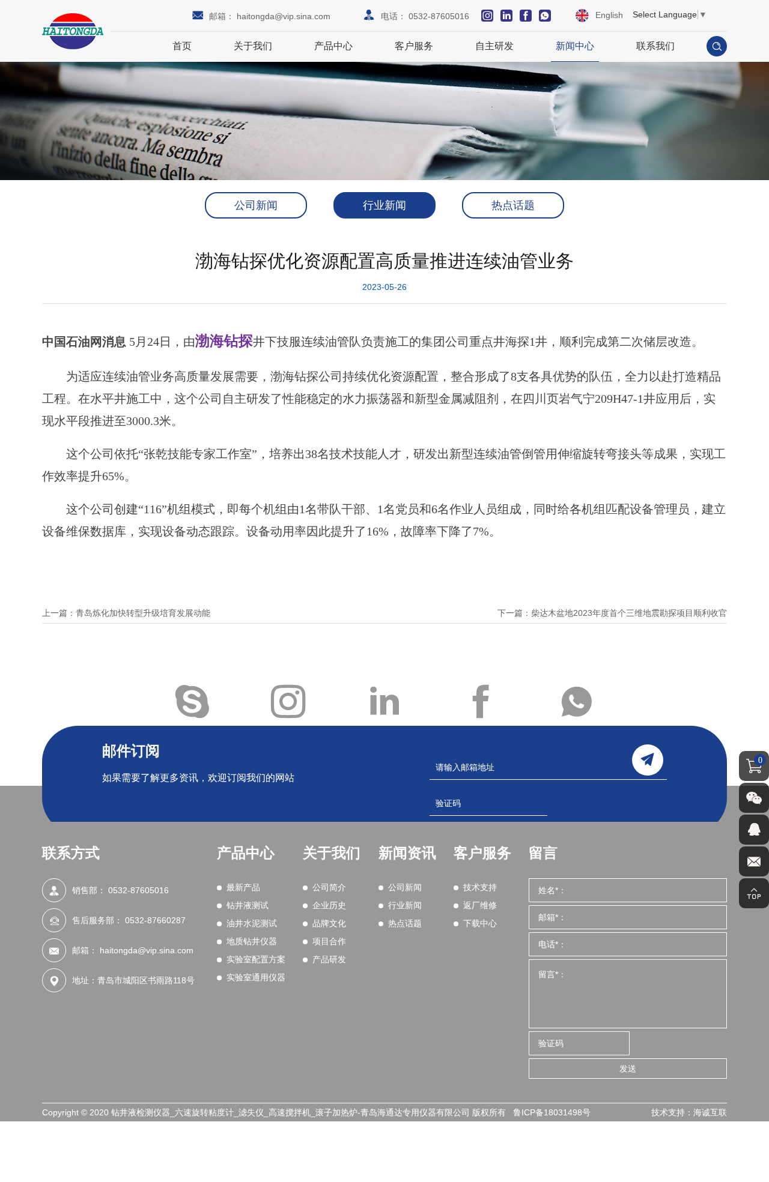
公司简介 (329, 887)
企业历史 (329, 905)
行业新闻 (384, 205)
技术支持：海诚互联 (689, 1112)
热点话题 (513, 205)
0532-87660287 (155, 920)
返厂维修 (480, 905)
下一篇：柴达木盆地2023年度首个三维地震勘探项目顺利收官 (612, 613)
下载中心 (480, 923)
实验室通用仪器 (255, 977)
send (647, 760)
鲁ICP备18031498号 (552, 1112)
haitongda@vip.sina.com (283, 16)
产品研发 (329, 959)
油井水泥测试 (251, 923)
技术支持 (480, 887)
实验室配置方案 (255, 959)
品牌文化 (329, 923)
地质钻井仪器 (251, 941)
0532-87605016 (439, 16)
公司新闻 (256, 205)
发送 (627, 1068)
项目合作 (329, 941)
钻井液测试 (247, 905)
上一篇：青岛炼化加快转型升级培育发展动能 (126, 613)
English (609, 15)
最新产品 (243, 887)
